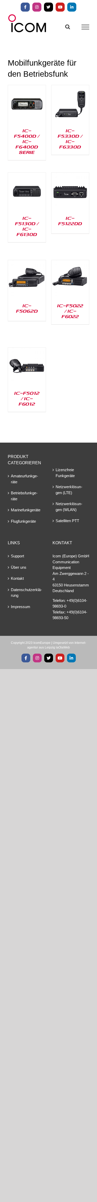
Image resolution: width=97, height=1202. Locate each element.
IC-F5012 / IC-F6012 (27, 398)
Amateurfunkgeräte (24, 479)
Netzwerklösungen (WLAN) (69, 507)
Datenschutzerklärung (26, 592)
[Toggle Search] (67, 26)
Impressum (20, 606)
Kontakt (17, 578)
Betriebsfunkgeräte (24, 496)
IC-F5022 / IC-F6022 (70, 310)
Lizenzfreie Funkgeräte (65, 473)
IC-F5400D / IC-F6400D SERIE (27, 141)
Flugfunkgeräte (23, 521)
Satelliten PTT (67, 521)
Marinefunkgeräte (25, 510)
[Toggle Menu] (85, 27)
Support (17, 556)
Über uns (18, 567)
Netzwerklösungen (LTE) (69, 490)
